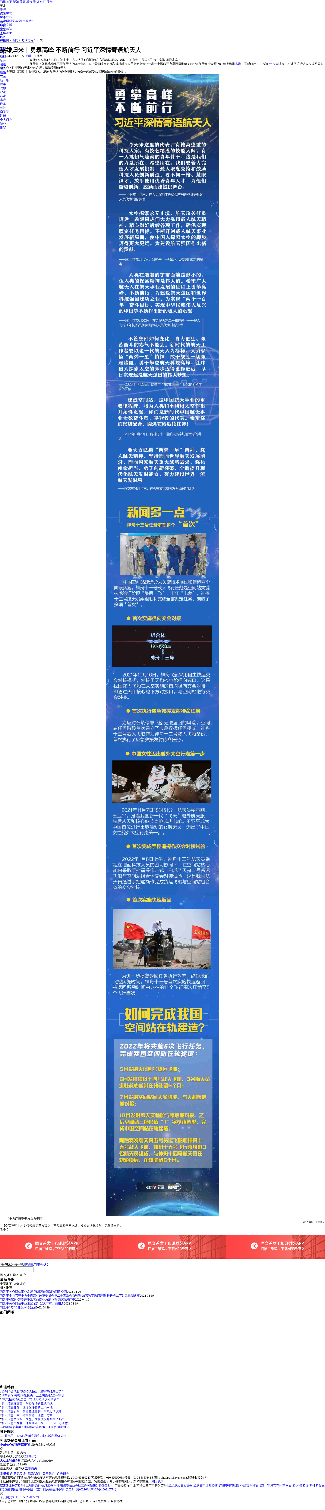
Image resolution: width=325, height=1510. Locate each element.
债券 (50, 1)
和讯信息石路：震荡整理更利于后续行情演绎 (32, 1411)
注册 (3, 115)
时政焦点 (27, 40)
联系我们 (34, 1473)
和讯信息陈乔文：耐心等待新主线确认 (27, 1403)
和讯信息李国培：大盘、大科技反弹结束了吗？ (33, 1419)
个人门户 (6, 119)
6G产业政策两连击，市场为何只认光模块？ (30, 1399)
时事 (3, 84)
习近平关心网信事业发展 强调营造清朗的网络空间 (33, 1291)
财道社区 (6, 17)
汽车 (3, 103)
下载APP (6, 32)
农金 (3, 76)
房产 (3, 100)
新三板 (4, 80)
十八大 (273, 63)
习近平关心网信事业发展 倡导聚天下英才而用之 (32, 1303)
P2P (2, 37)
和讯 (29, 56)
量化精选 (6, 28)
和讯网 (4, 40)
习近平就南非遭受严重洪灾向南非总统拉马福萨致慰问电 (37, 1299)
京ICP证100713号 (12, 1485)
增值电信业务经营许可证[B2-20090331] (86, 1485)
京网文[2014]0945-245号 (298, 1485)
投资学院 (6, 13)
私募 (3, 60)
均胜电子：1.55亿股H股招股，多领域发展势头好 (34, 1435)
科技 (3, 107)
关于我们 (49, 1473)
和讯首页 (6, 1)
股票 (23, 1)
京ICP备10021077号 (103, 1489)
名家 (3, 96)
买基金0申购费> (22, 21)
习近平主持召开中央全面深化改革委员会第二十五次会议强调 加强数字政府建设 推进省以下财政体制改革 (70, 1295)
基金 (29, 1)
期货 (36, 1)
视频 (3, 88)
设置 (3, 127)
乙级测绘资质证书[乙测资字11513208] (193, 1485)
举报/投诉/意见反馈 (13, 1473)
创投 (3, 64)
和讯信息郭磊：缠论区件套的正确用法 (27, 1407)
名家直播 (6, 25)
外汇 (43, 1)
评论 (3, 92)
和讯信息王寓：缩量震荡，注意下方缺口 (29, 1415)
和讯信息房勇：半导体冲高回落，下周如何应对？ (36, 1427)
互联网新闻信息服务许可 (42, 1485)
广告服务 (63, 1473)
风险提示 (157, 1481)
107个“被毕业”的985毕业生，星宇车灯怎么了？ (33, 1391)
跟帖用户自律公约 (36, 1264)
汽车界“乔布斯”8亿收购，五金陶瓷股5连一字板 (33, 1395)
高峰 (238, 63)
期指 (3, 72)
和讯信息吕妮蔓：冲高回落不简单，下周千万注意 (35, 1423)
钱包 (3, 123)
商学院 (4, 111)
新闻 (16, 1)
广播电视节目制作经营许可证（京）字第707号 (250, 1485)
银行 (3, 9)
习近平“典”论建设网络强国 (18, 1307)
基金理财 (6, 21)
